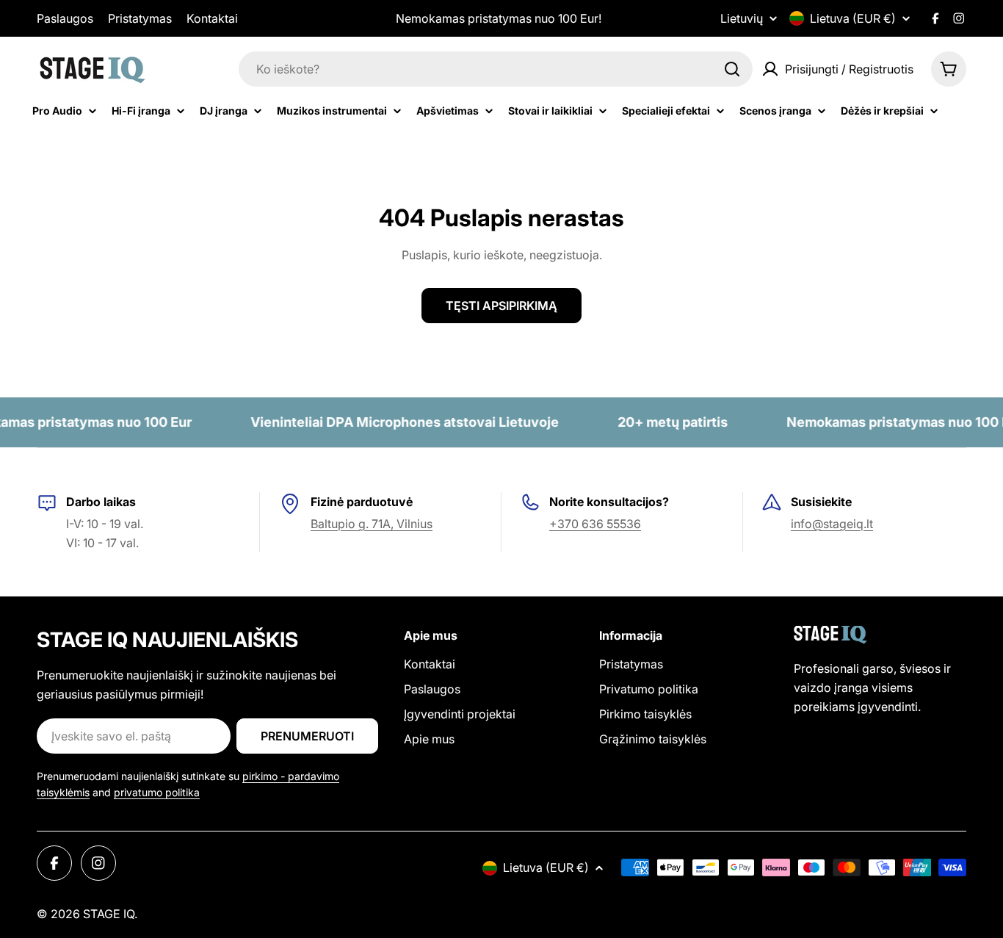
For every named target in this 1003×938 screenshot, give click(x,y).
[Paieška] (732, 69)
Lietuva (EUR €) (853, 18)
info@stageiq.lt (832, 523)
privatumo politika (157, 792)
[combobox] (496, 69)
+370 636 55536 (595, 523)
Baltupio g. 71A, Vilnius (371, 523)
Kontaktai (212, 18)
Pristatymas (140, 18)
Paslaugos (65, 18)
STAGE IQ (108, 913)
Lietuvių (741, 18)
